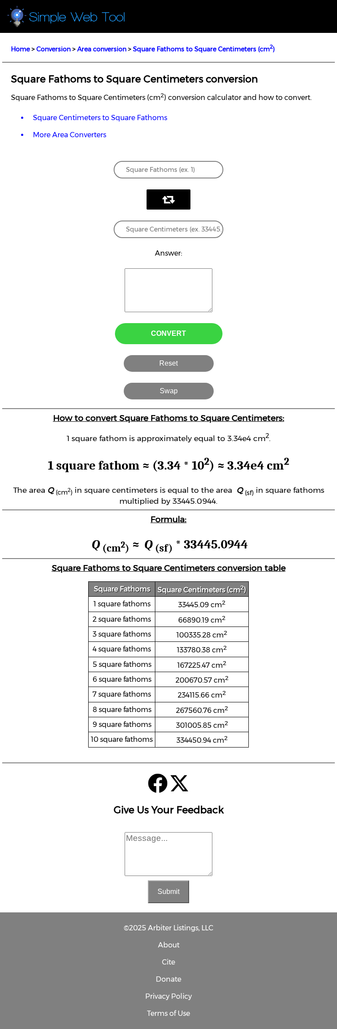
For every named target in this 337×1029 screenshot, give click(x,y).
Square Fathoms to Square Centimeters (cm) (204, 49)
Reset (168, 363)
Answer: (168, 253)
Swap (169, 391)
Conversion (53, 49)
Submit (168, 891)
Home (20, 49)
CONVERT (168, 333)
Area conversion (101, 49)
